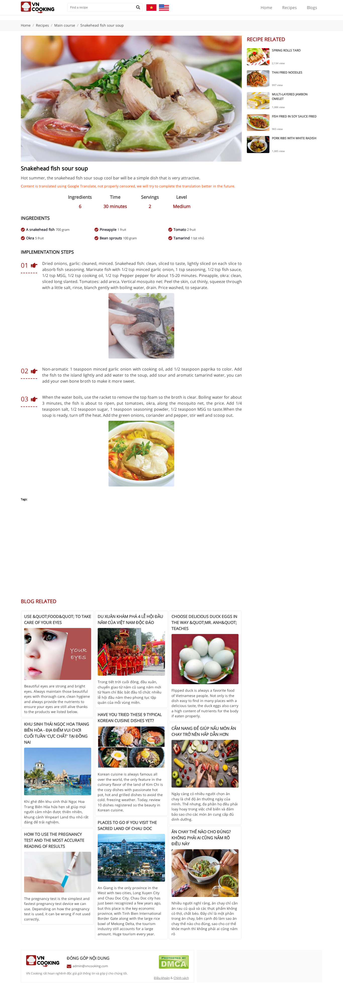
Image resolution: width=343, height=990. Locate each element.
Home (266, 7)
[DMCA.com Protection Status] (174, 967)
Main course (64, 25)
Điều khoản (162, 978)
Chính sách (181, 978)
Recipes (289, 7)
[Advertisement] (131, 552)
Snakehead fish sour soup (102, 25)
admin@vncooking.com (90, 966)
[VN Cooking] (41, 7)
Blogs (312, 7)
